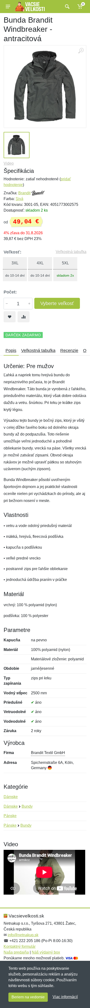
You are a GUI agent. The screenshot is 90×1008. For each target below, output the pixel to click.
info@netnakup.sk (23, 935)
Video (9, 163)
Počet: (10, 292)
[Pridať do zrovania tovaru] (24, 316)
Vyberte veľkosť (57, 303)
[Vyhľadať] (66, 6)
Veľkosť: (12, 252)
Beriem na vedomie (28, 997)
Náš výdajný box (46, 952)
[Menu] (8, 6)
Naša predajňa (16, 952)
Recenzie (69, 350)
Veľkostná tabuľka (71, 252)
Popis (11, 350)
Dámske (11, 797)
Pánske (10, 816)
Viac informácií (65, 997)
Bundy (27, 806)
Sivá (19, 199)
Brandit (24, 193)
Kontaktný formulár (20, 946)
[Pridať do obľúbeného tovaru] (10, 316)
